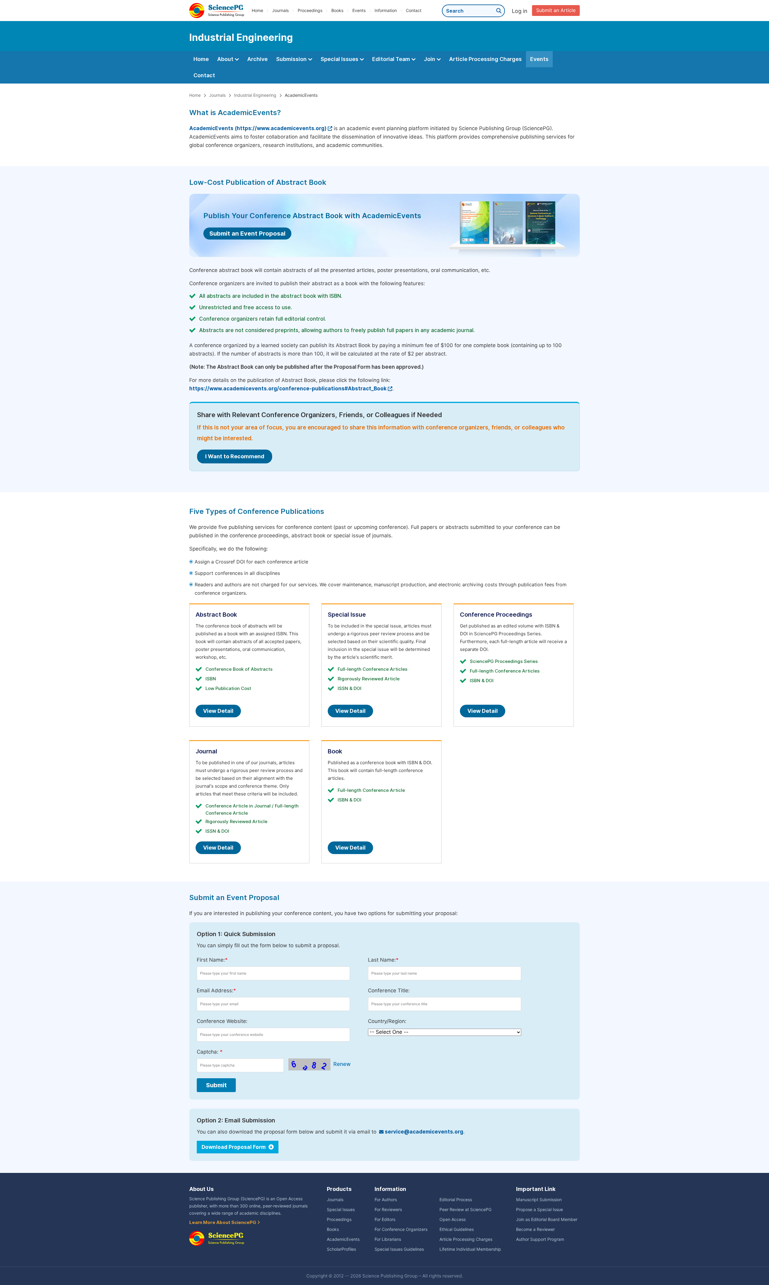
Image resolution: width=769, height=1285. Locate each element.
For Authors (386, 1199)
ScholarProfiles (341, 1249)
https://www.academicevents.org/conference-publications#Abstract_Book (288, 389)
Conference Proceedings (496, 614)
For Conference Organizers (401, 1229)
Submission (292, 59)
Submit (216, 1085)
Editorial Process (455, 1199)
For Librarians (388, 1239)
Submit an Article (556, 10)
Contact (413, 10)
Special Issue (347, 614)
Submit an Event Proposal (247, 233)
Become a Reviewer (535, 1229)
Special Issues (340, 59)
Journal (206, 751)
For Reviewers (388, 1209)
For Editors (385, 1219)
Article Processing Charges (485, 59)
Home (257, 10)
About (226, 59)
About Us (201, 1189)
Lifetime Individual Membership (470, 1249)
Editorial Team (391, 59)
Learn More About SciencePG (223, 1222)
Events (359, 10)
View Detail (218, 711)
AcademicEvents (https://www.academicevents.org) (258, 128)
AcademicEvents (343, 1239)
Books (337, 10)
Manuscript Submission (539, 1199)
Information (386, 10)
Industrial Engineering (255, 95)
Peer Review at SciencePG (465, 1209)
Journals (280, 10)
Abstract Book (216, 614)
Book (335, 751)
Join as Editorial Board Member (546, 1219)
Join (430, 59)
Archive (257, 59)
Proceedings (310, 10)
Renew (342, 1064)
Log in (519, 11)
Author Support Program (540, 1239)
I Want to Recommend (234, 456)
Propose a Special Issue (539, 1209)
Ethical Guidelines (456, 1229)
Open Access (452, 1219)
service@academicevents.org (423, 1132)
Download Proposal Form (234, 1147)
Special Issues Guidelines (399, 1249)
